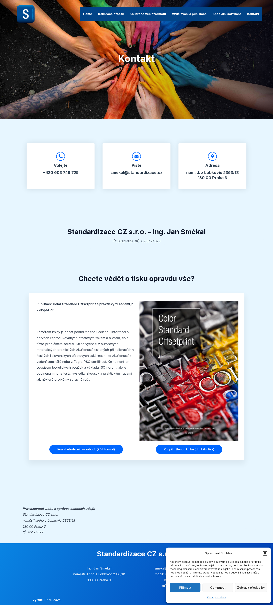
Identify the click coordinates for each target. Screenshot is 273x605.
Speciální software (227, 14)
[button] (265, 553)
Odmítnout (217, 587)
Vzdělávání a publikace (189, 14)
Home (87, 14)
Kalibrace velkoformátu (148, 14)
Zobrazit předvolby (251, 587)
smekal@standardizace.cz (136, 172)
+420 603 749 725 (61, 172)
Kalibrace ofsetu (111, 14)
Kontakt (253, 14)
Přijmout (185, 587)
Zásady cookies (216, 597)
